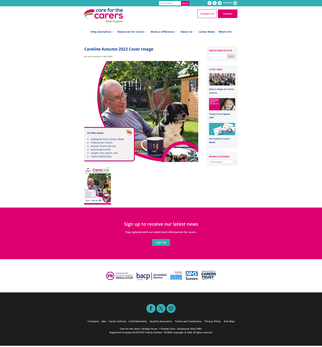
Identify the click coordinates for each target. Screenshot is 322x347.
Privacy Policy (212, 321)
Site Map (229, 321)
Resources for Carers (130, 32)
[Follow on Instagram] (220, 3)
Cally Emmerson (94, 56)
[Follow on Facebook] (210, 3)
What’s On (225, 32)
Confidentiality (138, 321)
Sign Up (161, 242)
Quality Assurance (161, 321)
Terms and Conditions (188, 321)
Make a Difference (162, 32)
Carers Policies (118, 321)
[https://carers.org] (209, 279)
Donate (227, 13)
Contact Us (207, 13)
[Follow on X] (215, 3)
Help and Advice (100, 32)
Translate (93, 321)
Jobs (104, 321)
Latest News (207, 32)
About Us (186, 32)
